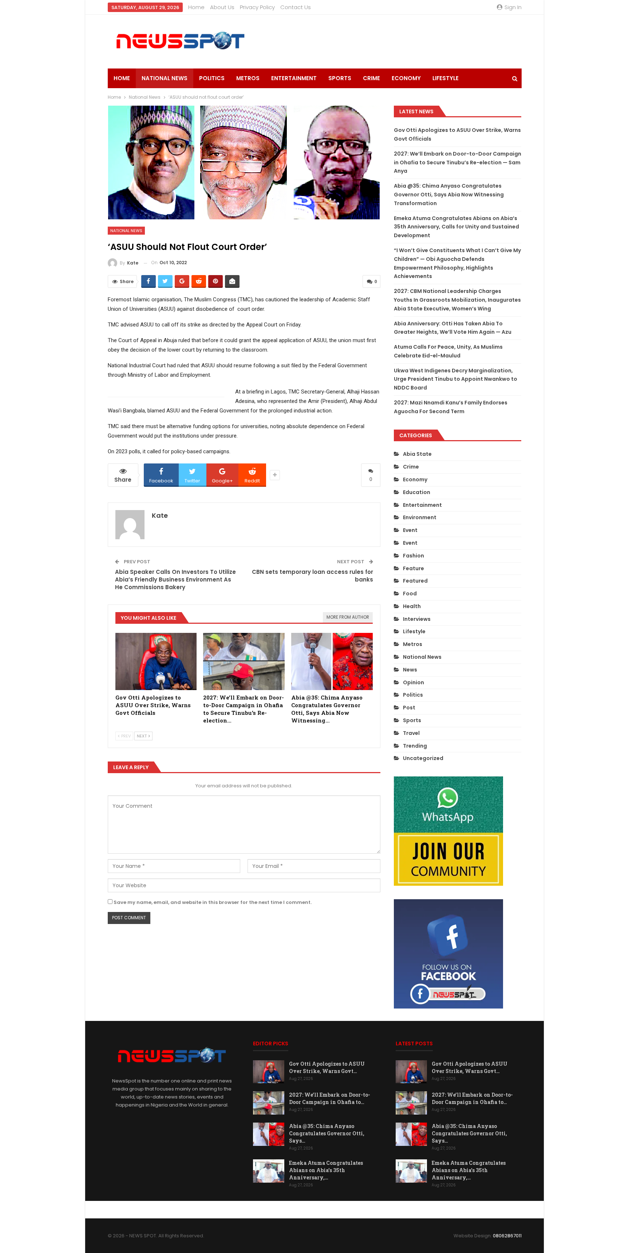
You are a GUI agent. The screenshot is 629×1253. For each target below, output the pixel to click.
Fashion (413, 555)
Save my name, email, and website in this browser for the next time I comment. (213, 902)
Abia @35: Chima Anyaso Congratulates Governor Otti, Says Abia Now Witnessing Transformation (449, 194)
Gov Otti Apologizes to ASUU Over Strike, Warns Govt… (327, 1067)
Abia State (417, 454)
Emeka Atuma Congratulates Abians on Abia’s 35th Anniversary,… (326, 1170)
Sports (339, 78)
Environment (419, 517)
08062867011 (507, 1235)
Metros (248, 78)
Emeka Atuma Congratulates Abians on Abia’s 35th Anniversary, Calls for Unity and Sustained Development (456, 227)
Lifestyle (445, 78)
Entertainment (294, 78)
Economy (406, 78)
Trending (415, 745)
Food (410, 593)
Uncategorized (423, 758)
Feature (413, 568)
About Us (222, 7)
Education (416, 492)
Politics (212, 78)
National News (164, 78)
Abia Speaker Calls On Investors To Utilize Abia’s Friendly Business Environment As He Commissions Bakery (175, 579)
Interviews (417, 619)
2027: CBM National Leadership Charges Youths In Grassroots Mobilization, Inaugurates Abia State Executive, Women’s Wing (457, 299)
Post (409, 707)
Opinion (413, 682)
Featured (415, 580)
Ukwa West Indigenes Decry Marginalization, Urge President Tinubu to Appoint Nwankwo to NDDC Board (455, 379)
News (410, 669)
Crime (371, 78)
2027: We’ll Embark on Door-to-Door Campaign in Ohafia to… (329, 1098)
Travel (411, 733)
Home (196, 7)
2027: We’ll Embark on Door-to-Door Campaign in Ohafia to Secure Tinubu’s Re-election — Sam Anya (457, 162)
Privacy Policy (257, 7)
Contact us (295, 7)
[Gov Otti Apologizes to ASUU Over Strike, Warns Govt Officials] (156, 661)
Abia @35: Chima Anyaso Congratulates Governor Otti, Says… (326, 1133)
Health (412, 606)
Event (410, 530)
